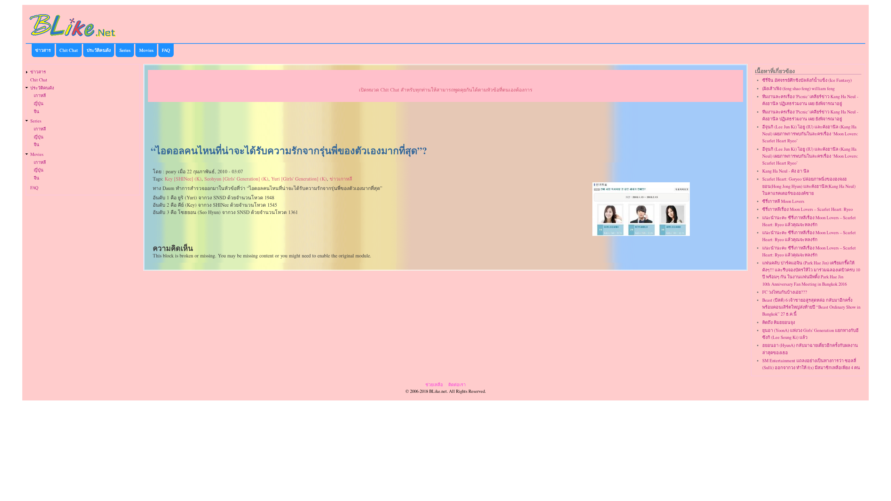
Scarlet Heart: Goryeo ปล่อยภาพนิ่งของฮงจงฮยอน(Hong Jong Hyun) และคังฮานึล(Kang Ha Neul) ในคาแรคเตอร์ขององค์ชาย (808, 186)
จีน (36, 111)
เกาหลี (40, 95)
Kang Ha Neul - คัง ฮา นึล (785, 171)
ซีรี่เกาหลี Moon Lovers (783, 201)
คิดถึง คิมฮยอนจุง (778, 322)
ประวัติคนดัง (99, 50)
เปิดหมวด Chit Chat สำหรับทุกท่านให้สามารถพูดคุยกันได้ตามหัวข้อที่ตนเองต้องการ (446, 89)
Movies (146, 50)
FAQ (166, 50)
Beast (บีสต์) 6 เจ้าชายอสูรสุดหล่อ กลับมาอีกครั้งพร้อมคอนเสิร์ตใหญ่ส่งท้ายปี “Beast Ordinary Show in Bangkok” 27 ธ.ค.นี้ (811, 307)
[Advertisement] (445, 123)
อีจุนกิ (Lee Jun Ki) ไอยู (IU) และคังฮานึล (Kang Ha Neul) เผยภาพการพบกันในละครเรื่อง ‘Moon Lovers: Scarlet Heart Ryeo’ (810, 134)
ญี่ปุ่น (39, 103)
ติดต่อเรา (457, 385)
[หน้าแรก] (72, 37)
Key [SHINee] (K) (183, 178)
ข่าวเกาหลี (341, 178)
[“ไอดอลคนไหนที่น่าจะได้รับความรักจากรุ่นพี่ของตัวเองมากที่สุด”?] (641, 234)
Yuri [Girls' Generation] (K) (299, 178)
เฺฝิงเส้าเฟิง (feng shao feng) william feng (798, 89)
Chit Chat (69, 50)
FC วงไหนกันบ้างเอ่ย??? (784, 292)
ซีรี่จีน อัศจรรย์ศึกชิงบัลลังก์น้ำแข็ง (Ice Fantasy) (807, 80)
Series (125, 50)
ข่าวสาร (43, 50)
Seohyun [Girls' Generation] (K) (236, 178)
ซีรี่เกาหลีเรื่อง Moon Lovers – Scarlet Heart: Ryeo (807, 209)
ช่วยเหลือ (434, 385)
